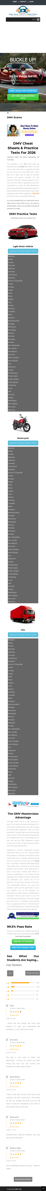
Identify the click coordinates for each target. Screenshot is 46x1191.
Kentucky (11, 309)
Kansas (10, 305)
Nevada (11, 342)
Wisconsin (11, 407)
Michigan (11, 324)
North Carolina (13, 358)
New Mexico (12, 352)
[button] (34, 19)
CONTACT (23, 1)
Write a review (33, 973)
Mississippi (12, 330)
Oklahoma (12, 367)
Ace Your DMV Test (23, 11)
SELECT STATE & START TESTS (23, 251)
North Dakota (13, 361)
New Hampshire (14, 345)
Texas (10, 388)
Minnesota (12, 327)
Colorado (11, 272)
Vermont (11, 395)
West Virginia (12, 404)
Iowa (10, 302)
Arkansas (11, 265)
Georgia (11, 287)
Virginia (10, 398)
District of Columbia (15, 281)
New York (11, 355)
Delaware (11, 278)
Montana (11, 336)
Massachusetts (13, 321)
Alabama (11, 256)
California (11, 269)
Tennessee (12, 385)
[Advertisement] (23, 36)
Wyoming (11, 410)
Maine (10, 315)
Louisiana (11, 312)
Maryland (11, 318)
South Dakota (13, 382)
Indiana (10, 299)
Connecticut (12, 275)
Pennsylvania (13, 373)
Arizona (10, 262)
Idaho (10, 293)
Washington (12, 401)
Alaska (10, 259)
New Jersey (12, 348)
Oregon (10, 370)
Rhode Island (13, 376)
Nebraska (11, 339)
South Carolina (13, 379)
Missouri (11, 333)
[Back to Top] (43, 1188)
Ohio (9, 364)
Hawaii (10, 290)
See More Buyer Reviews (23, 1179)
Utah (9, 391)
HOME (15, 1)
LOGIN (31, 1)
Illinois (10, 296)
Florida (10, 284)
